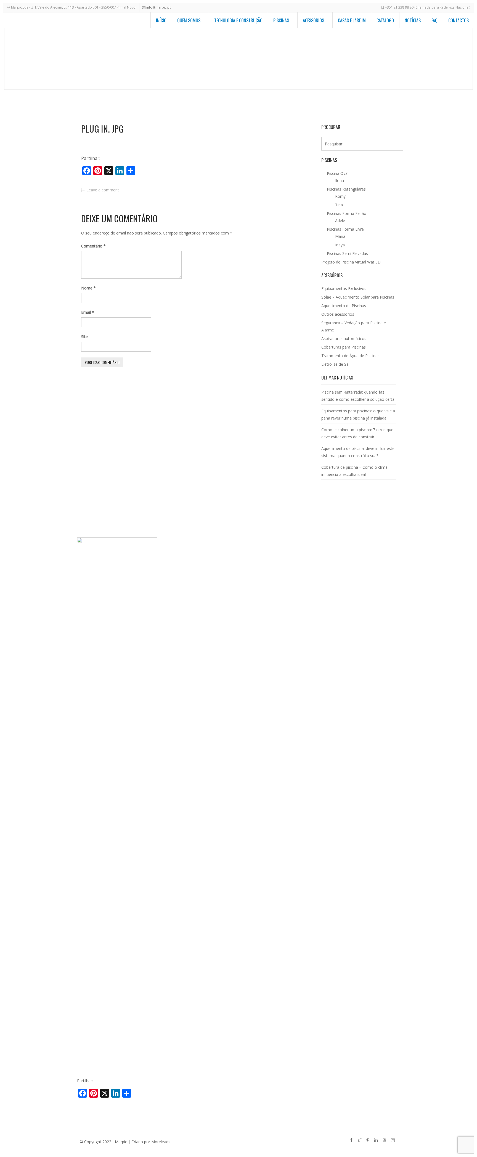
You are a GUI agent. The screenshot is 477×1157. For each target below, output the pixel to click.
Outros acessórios (337, 314)
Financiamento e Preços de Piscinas (113, 1030)
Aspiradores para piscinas (267, 1037)
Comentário (93, 246)
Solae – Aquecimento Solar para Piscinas (357, 297)
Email (87, 312)
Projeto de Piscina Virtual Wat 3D (351, 262)
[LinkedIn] (377, 1141)
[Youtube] (385, 1141)
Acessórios (313, 20)
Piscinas (281, 20)
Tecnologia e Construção (238, 20)
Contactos (458, 20)
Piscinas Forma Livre (181, 996)
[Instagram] (393, 1141)
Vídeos (87, 1039)
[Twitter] (360, 1141)
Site (84, 336)
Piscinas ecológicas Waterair (106, 1021)
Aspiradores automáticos (343, 338)
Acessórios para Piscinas (302, 59)
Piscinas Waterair (96, 996)
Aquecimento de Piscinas (343, 305)
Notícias (413, 20)
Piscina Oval (173, 1004)
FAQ (434, 20)
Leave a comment (102, 190)
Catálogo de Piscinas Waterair (352, 987)
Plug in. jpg (102, 128)
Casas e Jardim (352, 20)
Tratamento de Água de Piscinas (350, 355)
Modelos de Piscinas (181, 987)
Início (161, 20)
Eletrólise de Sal (335, 364)
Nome (88, 288)
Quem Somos (188, 20)
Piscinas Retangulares (182, 1013)
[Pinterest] (369, 1141)
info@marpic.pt (158, 7)
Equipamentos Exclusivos (361, 59)
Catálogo (385, 20)
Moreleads (160, 1141)
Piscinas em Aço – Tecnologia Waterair (116, 1013)
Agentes (88, 1004)
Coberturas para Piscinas (343, 347)
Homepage (255, 59)
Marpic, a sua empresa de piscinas (112, 987)
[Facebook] (352, 1141)
